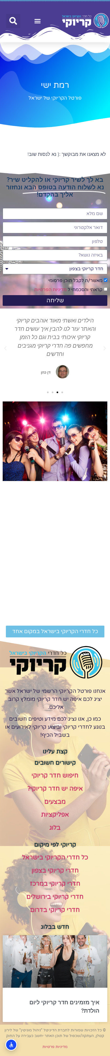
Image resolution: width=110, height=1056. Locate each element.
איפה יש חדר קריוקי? (55, 788)
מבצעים (55, 802)
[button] (38, 21)
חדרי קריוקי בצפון (55, 870)
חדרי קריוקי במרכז (55, 884)
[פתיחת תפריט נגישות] (11, 1045)
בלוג (55, 828)
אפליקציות (55, 814)
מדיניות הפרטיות (50, 289)
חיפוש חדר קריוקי (55, 775)
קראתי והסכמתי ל (68, 289)
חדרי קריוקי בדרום (55, 910)
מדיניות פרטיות (55, 1046)
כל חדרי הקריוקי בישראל (55, 857)
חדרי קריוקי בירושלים (55, 897)
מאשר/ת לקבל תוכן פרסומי (75, 280)
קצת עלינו (55, 751)
